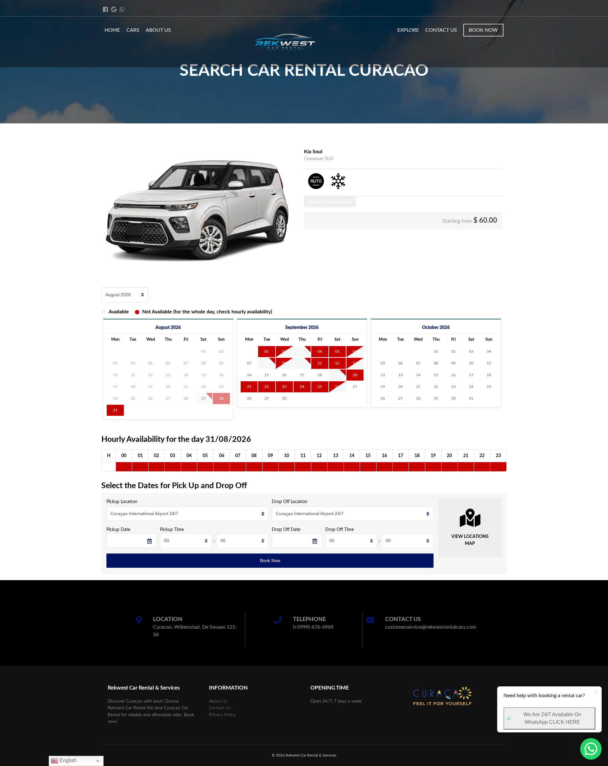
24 (302, 387)
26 (337, 387)
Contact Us (441, 30)
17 (302, 375)
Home (112, 30)
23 (284, 387)
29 (266, 398)
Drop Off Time (339, 529)
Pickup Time (172, 529)
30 (284, 398)
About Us (158, 30)
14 (249, 375)
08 (266, 363)
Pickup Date (118, 529)
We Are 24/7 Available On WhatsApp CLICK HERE (552, 718)
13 (355, 363)
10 (302, 363)
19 (337, 375)
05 (337, 351)
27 (355, 387)
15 (266, 375)
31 (115, 410)
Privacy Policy (222, 714)
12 (337, 363)
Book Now (483, 30)
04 (320, 351)
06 (355, 351)
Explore (408, 30)
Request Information (329, 201)
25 (320, 387)
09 (284, 363)
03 (302, 351)
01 (266, 351)
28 (249, 398)
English (67, 760)
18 (320, 375)
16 (284, 375)
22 (266, 387)
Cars (132, 30)
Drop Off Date (286, 529)
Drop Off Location (289, 501)
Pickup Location (121, 501)
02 (284, 351)
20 (355, 375)
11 (320, 363)
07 (249, 363)
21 (249, 387)
